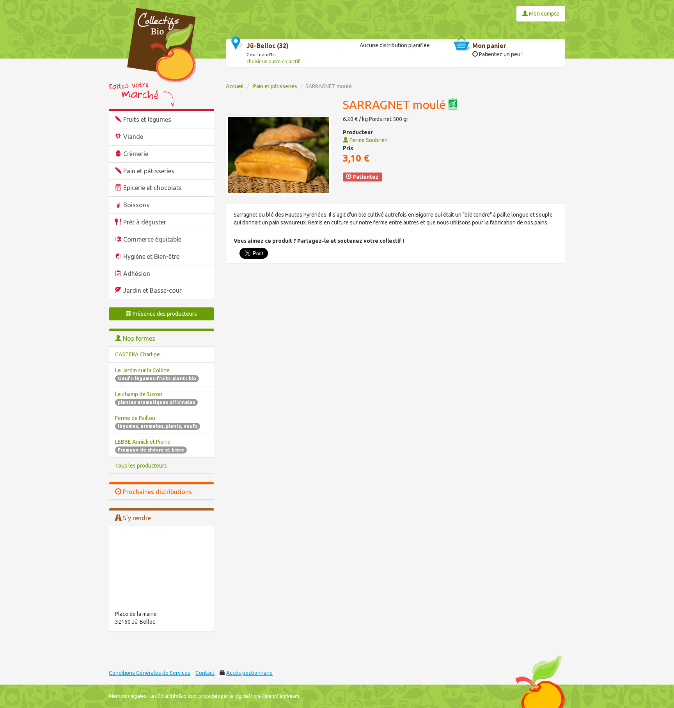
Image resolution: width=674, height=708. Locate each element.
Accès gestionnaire (249, 673)
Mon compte (543, 14)
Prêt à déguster (144, 222)
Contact (205, 673)
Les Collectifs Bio (167, 696)
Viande (133, 136)
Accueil (235, 86)
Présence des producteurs (164, 314)
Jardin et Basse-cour (152, 290)
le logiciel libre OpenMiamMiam (264, 696)
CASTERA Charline (137, 354)
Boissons (136, 204)
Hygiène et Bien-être (151, 256)
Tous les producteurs (141, 466)
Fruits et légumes (147, 119)
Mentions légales (127, 696)
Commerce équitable (152, 239)
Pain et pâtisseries (148, 170)
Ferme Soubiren (368, 140)
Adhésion (136, 273)
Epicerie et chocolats (152, 187)
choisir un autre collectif (273, 61)
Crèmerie (135, 153)
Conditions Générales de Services (149, 673)
